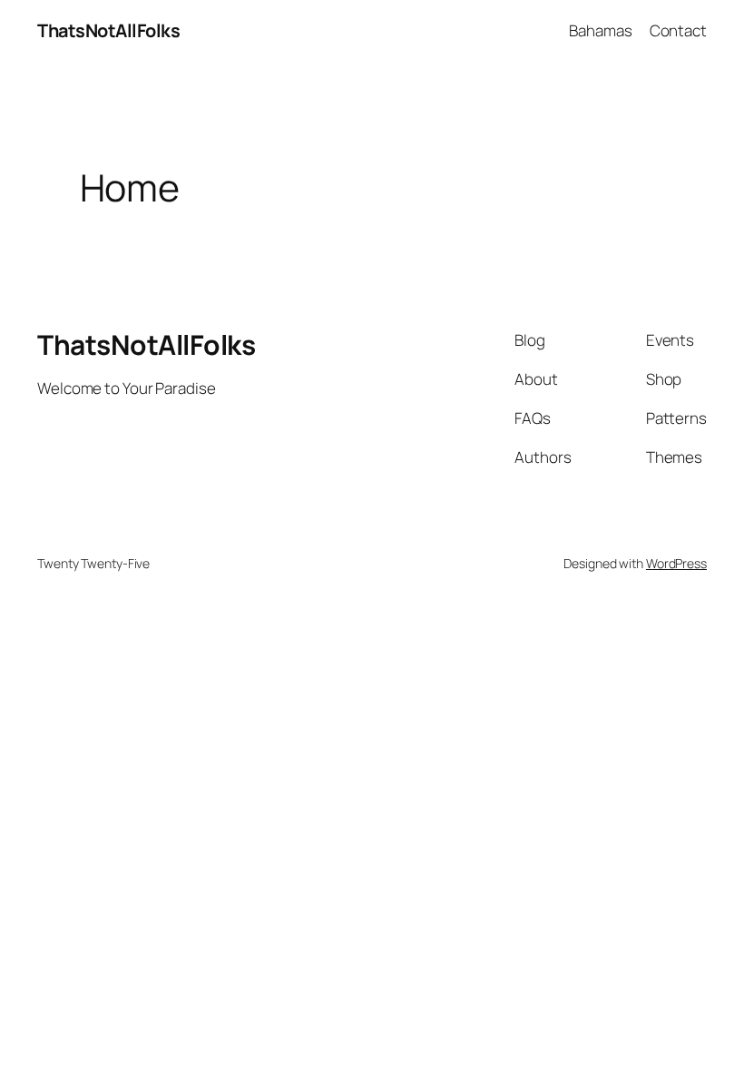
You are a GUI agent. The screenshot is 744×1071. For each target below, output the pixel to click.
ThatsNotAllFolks (108, 30)
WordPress (676, 563)
